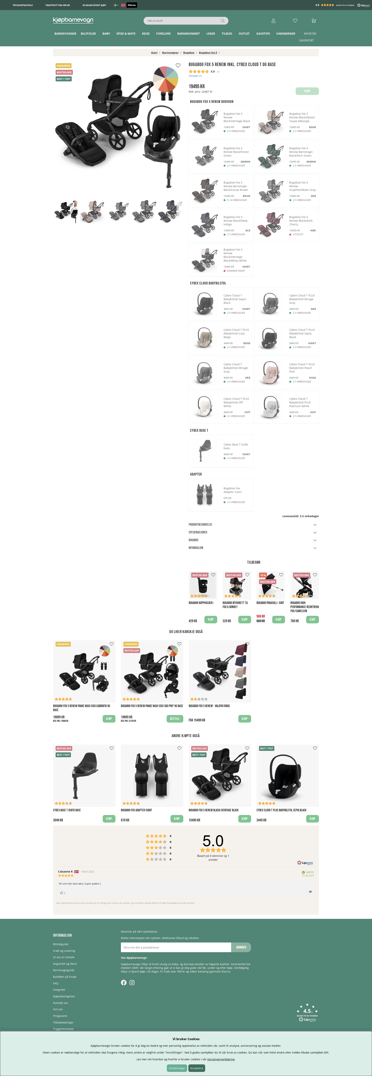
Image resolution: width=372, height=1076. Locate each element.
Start (154, 52)
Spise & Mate (125, 33)
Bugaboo (188, 52)
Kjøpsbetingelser (64, 996)
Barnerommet (188, 33)
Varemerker (285, 33)
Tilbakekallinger (63, 1022)
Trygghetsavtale (23, 5)
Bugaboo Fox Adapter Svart (136, 810)
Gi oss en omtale (64, 957)
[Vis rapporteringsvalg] (310, 892)
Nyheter (310, 33)
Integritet (59, 990)
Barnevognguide (63, 970)
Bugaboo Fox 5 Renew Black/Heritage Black (214, 810)
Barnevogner (65, 33)
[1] (118, 127)
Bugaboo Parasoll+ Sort (270, 603)
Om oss (58, 1009)
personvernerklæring (221, 1059)
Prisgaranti (60, 1016)
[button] (343, 5)
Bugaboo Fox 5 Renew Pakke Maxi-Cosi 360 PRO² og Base (152, 706)
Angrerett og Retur (65, 964)
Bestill (175, 719)
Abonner (241, 947)
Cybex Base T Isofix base (67, 810)
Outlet (244, 33)
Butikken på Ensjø (64, 977)
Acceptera (196, 1068)
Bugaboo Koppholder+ (201, 603)
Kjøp (109, 719)
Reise (146, 33)
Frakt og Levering (64, 951)
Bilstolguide (60, 944)
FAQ (55, 983)
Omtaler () (195, 76)
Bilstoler (88, 33)
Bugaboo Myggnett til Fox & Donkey (235, 605)
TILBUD (227, 33)
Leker (211, 33)
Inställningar (177, 1068)
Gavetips (263, 33)
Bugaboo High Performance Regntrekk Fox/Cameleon (304, 607)
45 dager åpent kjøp (94, 5)
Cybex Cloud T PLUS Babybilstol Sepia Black (281, 810)
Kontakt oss (60, 1003)
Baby (106, 33)
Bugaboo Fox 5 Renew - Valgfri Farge (209, 706)
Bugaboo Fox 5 (208, 52)
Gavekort (306, 40)
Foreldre (163, 33)
